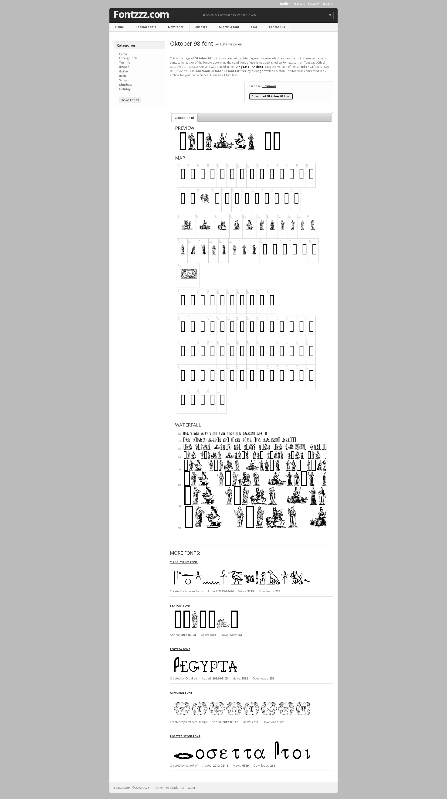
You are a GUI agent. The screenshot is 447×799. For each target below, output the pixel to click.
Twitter (190, 788)
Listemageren (231, 44)
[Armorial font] (240, 699)
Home (119, 27)
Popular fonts (146, 27)
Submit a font (229, 27)
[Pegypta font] (240, 655)
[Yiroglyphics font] (240, 568)
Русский (313, 4)
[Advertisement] (139, 185)
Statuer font (180, 605)
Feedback (171, 788)
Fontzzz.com (141, 14)
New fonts (175, 27)
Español (328, 4)
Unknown (269, 86)
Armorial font (181, 692)
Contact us (277, 27)
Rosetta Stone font (185, 736)
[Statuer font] (240, 612)
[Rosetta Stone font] (240, 742)
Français (299, 4)
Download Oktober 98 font (271, 96)
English (285, 4)
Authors (201, 27)
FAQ (254, 27)
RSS (182, 788)
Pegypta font (180, 649)
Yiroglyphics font (184, 562)
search (330, 15)
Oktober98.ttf (184, 118)
